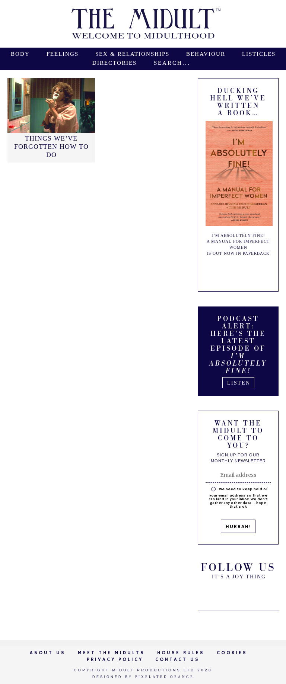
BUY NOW (245, 271)
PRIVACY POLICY (115, 659)
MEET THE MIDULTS (111, 653)
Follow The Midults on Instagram (257, 592)
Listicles (259, 54)
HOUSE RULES (180, 653)
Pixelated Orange (164, 677)
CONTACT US (177, 659)
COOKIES (232, 653)
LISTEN (238, 383)
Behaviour (205, 54)
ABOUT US (48, 653)
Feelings (63, 54)
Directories (114, 63)
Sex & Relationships (132, 54)
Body (20, 54)
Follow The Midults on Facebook (238, 592)
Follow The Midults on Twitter (219, 592)
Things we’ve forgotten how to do (51, 146)
